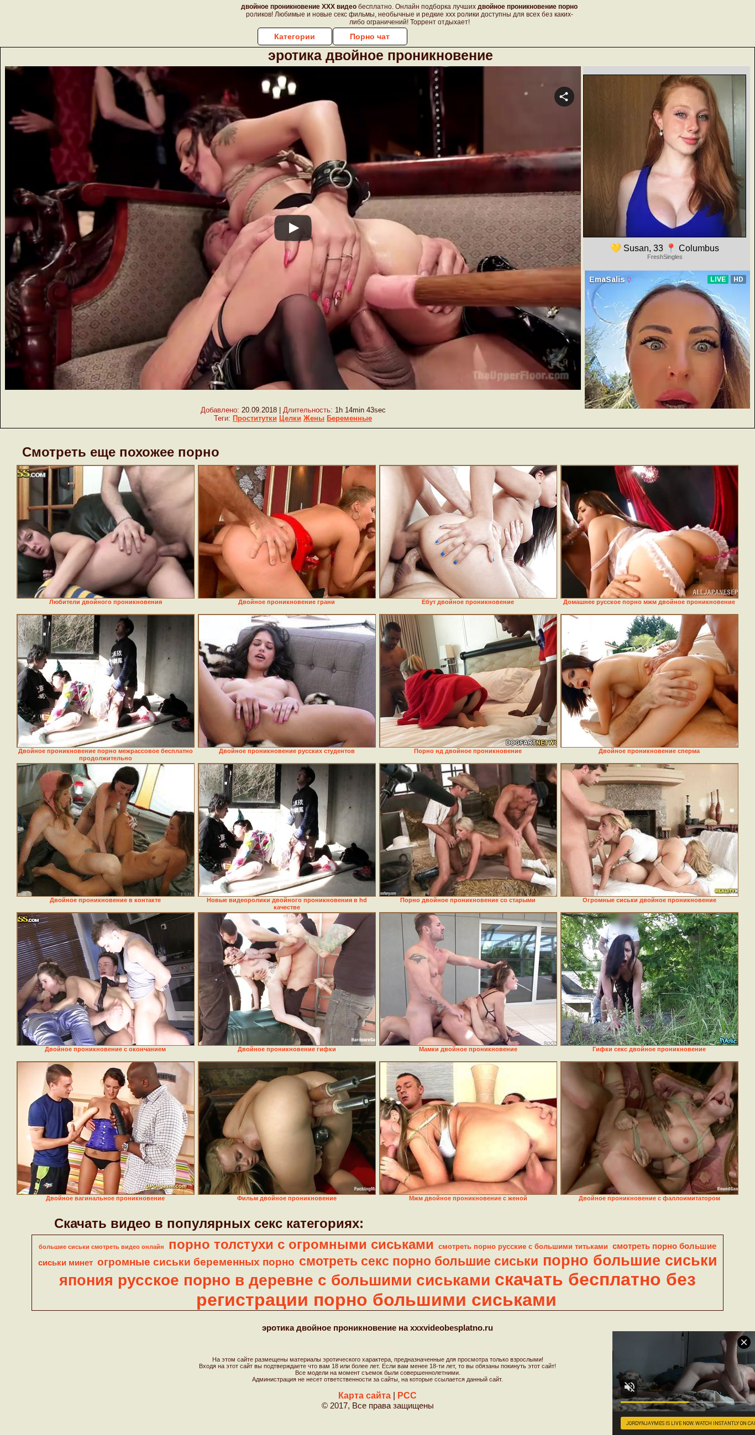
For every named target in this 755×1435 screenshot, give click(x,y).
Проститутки (255, 418)
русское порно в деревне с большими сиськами (304, 1280)
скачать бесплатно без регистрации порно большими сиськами (446, 1289)
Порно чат (370, 36)
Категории (294, 36)
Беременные (349, 418)
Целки (290, 418)
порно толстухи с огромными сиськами (301, 1244)
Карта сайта (364, 1395)
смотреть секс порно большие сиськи (418, 1261)
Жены (313, 418)
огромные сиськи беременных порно (196, 1262)
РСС (407, 1395)
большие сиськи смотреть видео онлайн (101, 1246)
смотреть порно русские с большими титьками (523, 1246)
